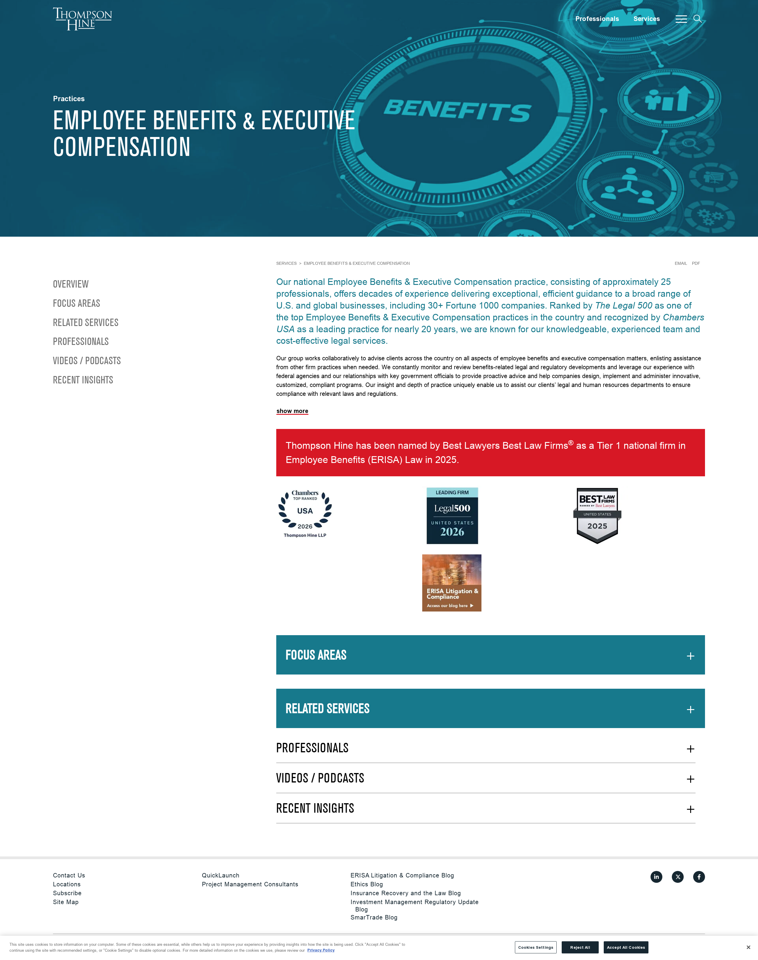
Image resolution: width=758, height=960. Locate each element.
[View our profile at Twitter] (678, 877)
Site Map (66, 901)
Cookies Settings (535, 947)
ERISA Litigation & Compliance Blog (402, 875)
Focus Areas (76, 304)
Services (646, 19)
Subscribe (67, 893)
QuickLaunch (221, 875)
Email (681, 263)
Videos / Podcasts (87, 361)
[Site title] (82, 18)
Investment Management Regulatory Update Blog (415, 905)
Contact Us (69, 875)
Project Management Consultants (250, 884)
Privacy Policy (321, 950)
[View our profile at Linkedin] (656, 877)
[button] (681, 19)
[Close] (748, 947)
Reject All (580, 947)
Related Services (85, 323)
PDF (696, 263)
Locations (67, 884)
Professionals (597, 19)
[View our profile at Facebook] (699, 877)
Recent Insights (83, 380)
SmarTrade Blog (374, 917)
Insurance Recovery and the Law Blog (406, 893)
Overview (71, 284)
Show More (292, 411)
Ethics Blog (367, 884)
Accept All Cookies (626, 947)
